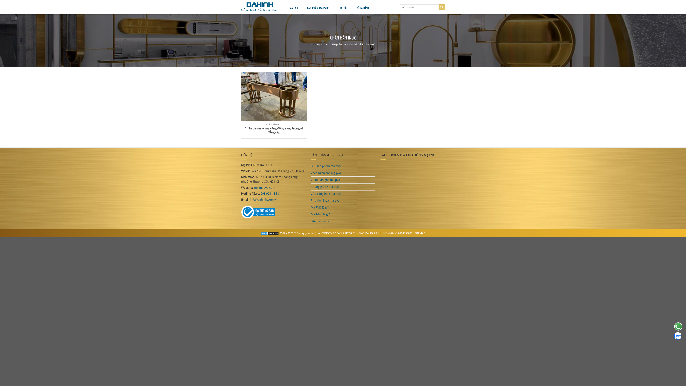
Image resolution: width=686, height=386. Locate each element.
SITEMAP (420, 233)
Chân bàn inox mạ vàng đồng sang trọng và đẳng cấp (274, 130)
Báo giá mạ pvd (321, 221)
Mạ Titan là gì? (320, 214)
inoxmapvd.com (319, 44)
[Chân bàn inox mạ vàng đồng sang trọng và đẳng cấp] (274, 96)
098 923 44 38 (270, 194)
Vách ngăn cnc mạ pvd (326, 173)
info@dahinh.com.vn (264, 200)
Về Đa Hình (362, 8)
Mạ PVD (294, 8)
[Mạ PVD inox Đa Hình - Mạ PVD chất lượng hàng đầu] (260, 7)
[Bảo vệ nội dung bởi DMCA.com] (270, 233)
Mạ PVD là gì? (320, 207)
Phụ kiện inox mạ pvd (325, 200)
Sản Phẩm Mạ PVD (317, 8)
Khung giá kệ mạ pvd (325, 187)
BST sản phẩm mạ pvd (326, 166)
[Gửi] (442, 7)
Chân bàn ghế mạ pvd (325, 180)
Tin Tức (343, 8)
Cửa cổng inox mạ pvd (326, 194)
